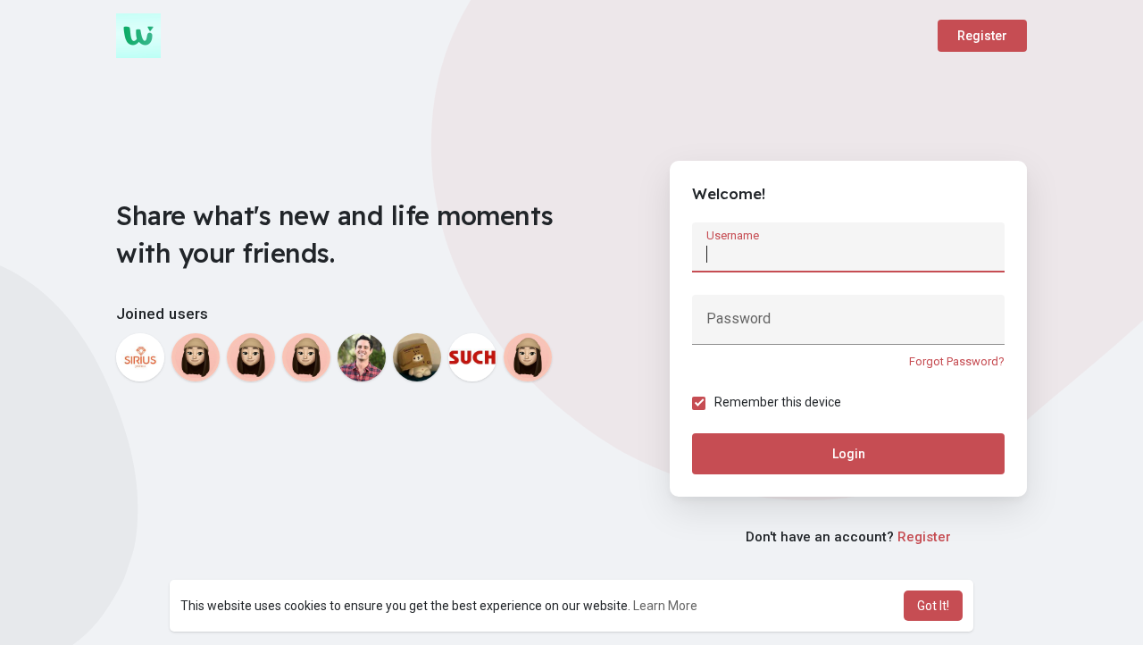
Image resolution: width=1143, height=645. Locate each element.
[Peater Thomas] (362, 357)
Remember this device (777, 402)
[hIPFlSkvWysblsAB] (306, 357)
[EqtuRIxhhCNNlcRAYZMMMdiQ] (251, 357)
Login (848, 454)
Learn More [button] (665, 606)
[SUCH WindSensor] (472, 357)
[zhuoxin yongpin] (417, 357)
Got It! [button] (933, 606)
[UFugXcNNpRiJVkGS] (528, 357)
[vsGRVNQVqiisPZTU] (195, 357)
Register (982, 36)
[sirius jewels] (140, 357)
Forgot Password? (957, 361)
